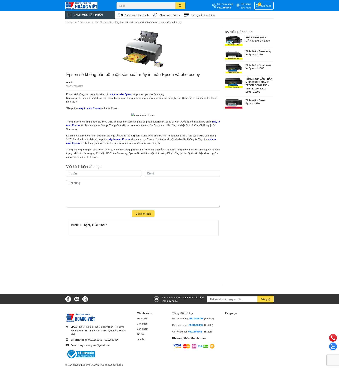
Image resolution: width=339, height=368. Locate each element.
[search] (180, 5)
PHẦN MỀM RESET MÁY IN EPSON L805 (257, 39)
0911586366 (224, 7)
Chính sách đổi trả (169, 15)
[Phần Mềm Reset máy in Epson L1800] (234, 68)
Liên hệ (141, 338)
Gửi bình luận (143, 213)
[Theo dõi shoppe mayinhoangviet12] (85, 299)
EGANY (95, 364)
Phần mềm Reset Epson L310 (255, 102)
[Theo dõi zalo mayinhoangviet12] (76, 298)
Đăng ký (265, 299)
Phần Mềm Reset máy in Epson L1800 (258, 66)
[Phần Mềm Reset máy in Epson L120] (234, 55)
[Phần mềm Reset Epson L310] (234, 104)
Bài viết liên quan (239, 31)
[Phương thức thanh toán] (194, 345)
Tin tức (140, 333)
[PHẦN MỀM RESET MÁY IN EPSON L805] (234, 41)
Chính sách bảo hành (137, 15)
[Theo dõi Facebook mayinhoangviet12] (68, 298)
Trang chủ (142, 318)
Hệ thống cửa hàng (246, 5)
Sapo (120, 364)
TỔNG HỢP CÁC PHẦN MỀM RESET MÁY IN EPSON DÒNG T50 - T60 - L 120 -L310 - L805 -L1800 (258, 85)
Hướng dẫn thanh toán (203, 15)
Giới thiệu (142, 323)
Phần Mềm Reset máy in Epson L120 (258, 53)
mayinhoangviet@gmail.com (94, 345)
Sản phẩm (142, 328)
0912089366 (112, 339)
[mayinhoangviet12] (87, 5)
